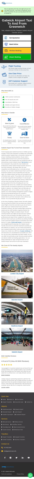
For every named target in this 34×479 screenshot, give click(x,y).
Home (4, 399)
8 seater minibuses (25, 231)
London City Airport (17, 273)
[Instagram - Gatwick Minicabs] (10, 458)
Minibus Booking (15, 51)
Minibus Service (18, 422)
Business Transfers (20, 439)
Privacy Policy (20, 474)
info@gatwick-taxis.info (10, 451)
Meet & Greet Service (19, 427)
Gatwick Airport (17, 352)
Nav (31, 3)
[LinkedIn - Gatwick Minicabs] (22, 458)
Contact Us (29, 402)
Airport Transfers (7, 402)
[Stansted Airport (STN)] (17, 287)
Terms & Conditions (6, 474)
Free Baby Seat (7, 427)
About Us (11, 399)
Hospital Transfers (20, 437)
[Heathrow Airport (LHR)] (17, 313)
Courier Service (7, 429)
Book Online (13, 44)
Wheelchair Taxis (18, 429)
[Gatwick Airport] (17, 339)
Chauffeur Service (17, 424)
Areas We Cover (19, 402)
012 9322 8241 (7, 447)
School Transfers (7, 439)
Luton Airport (18, 412)
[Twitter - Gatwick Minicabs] (16, 458)
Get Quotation (14, 38)
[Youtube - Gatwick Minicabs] (29, 458)
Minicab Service (7, 422)
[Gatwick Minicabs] (7, 5)
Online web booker (16, 222)
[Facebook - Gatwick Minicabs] (4, 458)
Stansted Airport (17, 300)
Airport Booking (15, 57)
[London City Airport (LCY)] (17, 261)
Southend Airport (20, 414)
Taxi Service (25, 162)
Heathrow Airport (17, 326)
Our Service (20, 399)
